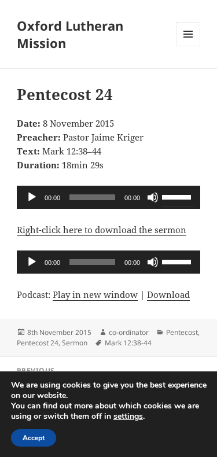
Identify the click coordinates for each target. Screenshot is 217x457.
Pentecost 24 (37, 343)
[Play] (32, 197)
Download (168, 294)
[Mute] (153, 197)
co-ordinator (129, 332)
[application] (108, 197)
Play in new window (95, 294)
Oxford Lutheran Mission (70, 34)
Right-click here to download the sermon (101, 229)
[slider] (178, 196)
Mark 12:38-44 (128, 343)
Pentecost (182, 332)
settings (128, 416)
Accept (34, 438)
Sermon (74, 343)
